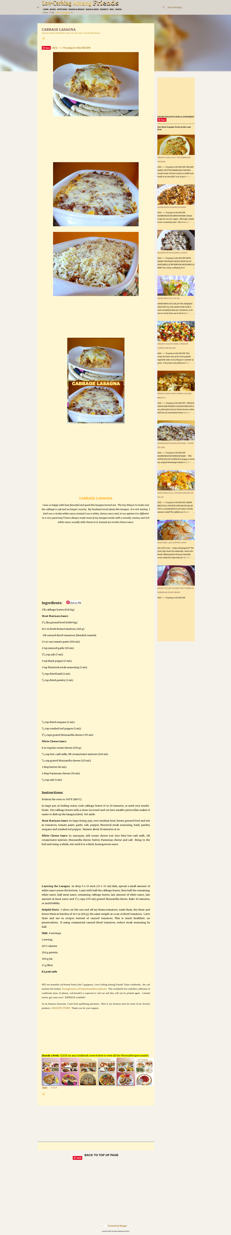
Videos (118, 9)
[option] (51, 1072)
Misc (112, 9)
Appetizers (62, 9)
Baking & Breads (76, 9)
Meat (45, 1088)
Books (53, 9)
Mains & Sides (92, 9)
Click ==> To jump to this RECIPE (71, 47)
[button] (43, 38)
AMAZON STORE (60, 1008)
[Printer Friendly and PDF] (48, 13)
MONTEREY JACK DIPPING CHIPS (171, 543)
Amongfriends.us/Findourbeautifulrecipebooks (84, 988)
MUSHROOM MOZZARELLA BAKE (172, 253)
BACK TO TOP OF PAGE (101, 1155)
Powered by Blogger (117, 1226)
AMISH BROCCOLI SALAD (168, 298)
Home (45, 9)
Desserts (104, 9)
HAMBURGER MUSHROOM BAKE (171, 207)
